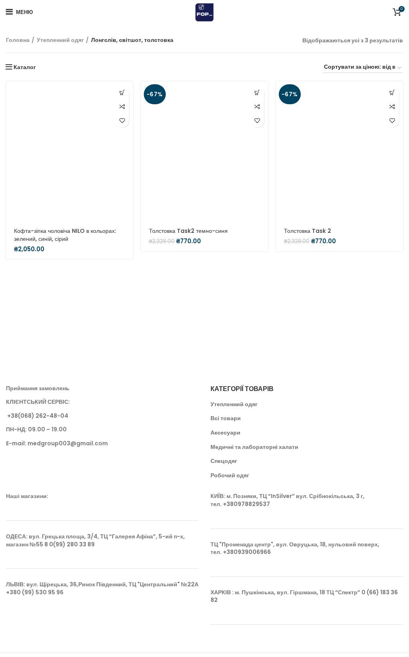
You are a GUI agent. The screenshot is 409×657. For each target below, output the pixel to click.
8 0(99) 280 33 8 (67, 544)
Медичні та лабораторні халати (254, 447)
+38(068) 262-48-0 (35, 416)
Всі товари (225, 418)
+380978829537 (246, 504)
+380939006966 (247, 552)
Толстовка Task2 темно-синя (188, 231)
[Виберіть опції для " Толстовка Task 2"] (392, 92)
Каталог (25, 67)
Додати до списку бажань (122, 120)
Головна (18, 40)
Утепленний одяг (60, 40)
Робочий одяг (229, 475)
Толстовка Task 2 (307, 231)
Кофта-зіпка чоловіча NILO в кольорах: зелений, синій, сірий (65, 235)
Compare (122, 106)
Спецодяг (223, 461)
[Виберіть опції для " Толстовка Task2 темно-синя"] (257, 92)
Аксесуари (225, 433)
